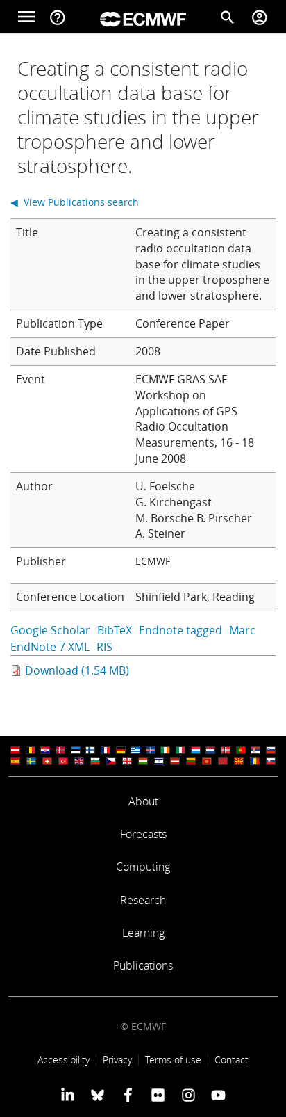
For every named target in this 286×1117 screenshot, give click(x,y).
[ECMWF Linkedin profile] (68, 1094)
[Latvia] (175, 761)
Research (143, 900)
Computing (143, 866)
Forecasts (143, 834)
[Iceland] (150, 750)
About (143, 801)
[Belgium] (30, 750)
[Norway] (225, 750)
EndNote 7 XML (50, 646)
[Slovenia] (271, 750)
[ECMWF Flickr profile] (158, 1094)
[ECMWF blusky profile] (97, 1094)
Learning (143, 932)
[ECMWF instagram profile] (188, 1094)
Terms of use (173, 1059)
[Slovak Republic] (271, 761)
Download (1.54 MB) (77, 670)
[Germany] (121, 750)
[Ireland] (165, 750)
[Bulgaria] (95, 761)
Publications (143, 965)
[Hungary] (143, 761)
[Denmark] (60, 750)
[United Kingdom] (79, 761)
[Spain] (15, 761)
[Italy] (180, 750)
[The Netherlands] (210, 750)
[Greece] (135, 750)
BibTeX (114, 630)
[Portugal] (241, 750)
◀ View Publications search (74, 202)
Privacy (117, 1059)
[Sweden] (31, 761)
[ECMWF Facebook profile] (128, 1094)
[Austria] (15, 750)
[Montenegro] (207, 761)
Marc (242, 630)
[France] (105, 750)
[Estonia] (76, 750)
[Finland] (90, 750)
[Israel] (159, 761)
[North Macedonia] (239, 761)
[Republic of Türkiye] (63, 761)
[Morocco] (223, 761)
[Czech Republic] (111, 761)
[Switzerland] (47, 761)
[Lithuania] (191, 761)
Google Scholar (50, 630)
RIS (104, 646)
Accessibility (63, 1059)
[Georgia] (127, 761)
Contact (231, 1059)
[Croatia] (45, 750)
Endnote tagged (180, 630)
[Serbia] (255, 750)
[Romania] (255, 761)
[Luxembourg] (196, 750)
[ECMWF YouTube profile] (218, 1094)
